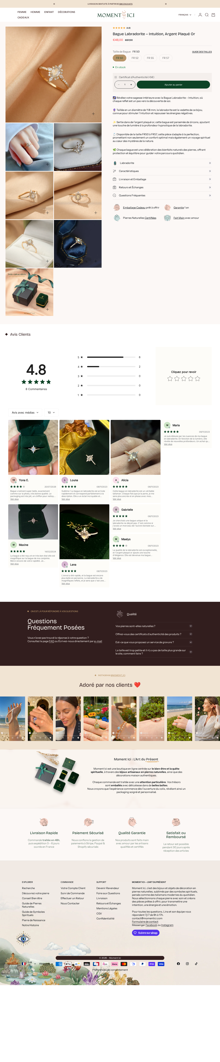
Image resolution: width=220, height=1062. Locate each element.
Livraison (101, 898)
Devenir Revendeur (107, 888)
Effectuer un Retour (72, 898)
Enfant (49, 12)
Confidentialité (105, 918)
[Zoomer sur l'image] (93, 114)
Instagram (167, 925)
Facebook (151, 925)
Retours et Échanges (108, 903)
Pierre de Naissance (33, 920)
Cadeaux (23, 17)
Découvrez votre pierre (35, 893)
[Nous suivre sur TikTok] (196, 963)
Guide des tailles (202, 51)
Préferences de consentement (110, 969)
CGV (99, 913)
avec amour (186, 218)
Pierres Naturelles (139, 218)
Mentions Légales (106, 908)
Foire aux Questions (108, 893)
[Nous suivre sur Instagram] (187, 963)
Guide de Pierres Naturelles (31, 905)
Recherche (28, 888)
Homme (35, 12)
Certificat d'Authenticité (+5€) (136, 77)
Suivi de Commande (73, 893)
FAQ (51, 641)
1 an (181, 207)
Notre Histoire (30, 925)
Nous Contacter (70, 903)
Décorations (66, 12)
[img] (36, 382)
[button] (110, 357)
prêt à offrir (141, 207)
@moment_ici (118, 675)
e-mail (98, 641)
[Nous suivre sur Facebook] (178, 963)
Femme (22, 12)
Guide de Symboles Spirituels (33, 913)
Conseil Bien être (32, 898)
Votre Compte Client (73, 888)
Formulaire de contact (145, 921)
